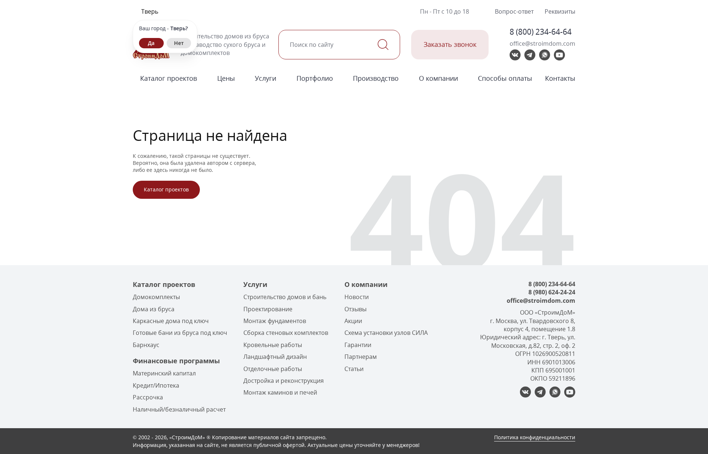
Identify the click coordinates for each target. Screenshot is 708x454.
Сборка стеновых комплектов (285, 333)
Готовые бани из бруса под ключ (180, 333)
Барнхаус (146, 345)
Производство (376, 78)
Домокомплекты (156, 297)
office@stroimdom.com (542, 43)
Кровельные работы (272, 345)
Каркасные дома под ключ (171, 321)
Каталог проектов (168, 78)
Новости (356, 297)
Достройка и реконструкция (283, 381)
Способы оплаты (505, 78)
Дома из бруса (153, 309)
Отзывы (355, 309)
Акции (353, 321)
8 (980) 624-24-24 (551, 292)
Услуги (265, 78)
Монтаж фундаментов (274, 321)
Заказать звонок (450, 44)
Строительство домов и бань (284, 297)
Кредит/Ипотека (156, 385)
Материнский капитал (164, 373)
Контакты (560, 78)
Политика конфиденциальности (534, 437)
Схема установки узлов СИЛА (386, 333)
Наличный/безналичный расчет (179, 409)
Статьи (354, 369)
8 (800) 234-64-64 (541, 32)
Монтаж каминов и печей (280, 392)
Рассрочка (148, 397)
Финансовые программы (176, 360)
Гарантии (357, 345)
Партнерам (360, 357)
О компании (438, 78)
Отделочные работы (272, 369)
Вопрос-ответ (514, 11)
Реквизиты (560, 11)
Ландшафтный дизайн (275, 357)
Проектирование (267, 309)
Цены (226, 78)
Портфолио (314, 78)
